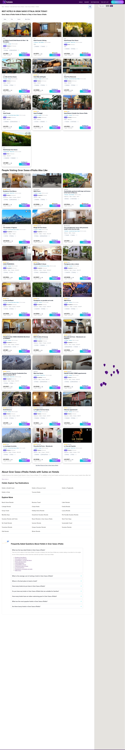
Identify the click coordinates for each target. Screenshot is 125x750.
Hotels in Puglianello (67, 488)
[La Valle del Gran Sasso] (16, 66)
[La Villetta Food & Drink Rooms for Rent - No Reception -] (16, 29)
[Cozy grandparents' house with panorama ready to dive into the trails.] (77, 217)
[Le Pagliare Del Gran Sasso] (46, 399)
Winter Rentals (36, 531)
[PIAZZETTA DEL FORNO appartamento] (77, 362)
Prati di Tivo (73, 42)
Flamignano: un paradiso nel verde (43, 300)
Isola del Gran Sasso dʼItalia (74, 78)
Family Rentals (66, 506)
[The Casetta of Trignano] (16, 217)
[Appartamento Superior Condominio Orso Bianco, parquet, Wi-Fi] (16, 362)
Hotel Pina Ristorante (70, 77)
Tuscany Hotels (36, 492)
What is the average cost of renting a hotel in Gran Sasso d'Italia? (32, 576)
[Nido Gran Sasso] (46, 362)
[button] (111, 375)
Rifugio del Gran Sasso (40, 227)
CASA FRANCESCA (8, 264)
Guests (19, 19)
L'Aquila (5, 43)
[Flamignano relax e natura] (77, 253)
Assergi (9, 43)
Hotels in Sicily (6, 492)
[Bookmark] (29, 24)
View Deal (24, 55)
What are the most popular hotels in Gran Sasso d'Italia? (29, 601)
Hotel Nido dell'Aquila (40, 77)
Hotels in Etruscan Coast (39, 488)
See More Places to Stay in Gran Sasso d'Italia (47, 465)
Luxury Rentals (66, 510)
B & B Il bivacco (7, 409)
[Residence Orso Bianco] (16, 180)
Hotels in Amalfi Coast (8, 488)
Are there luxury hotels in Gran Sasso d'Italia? (26, 606)
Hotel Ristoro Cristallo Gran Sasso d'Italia (75, 113)
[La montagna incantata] (16, 435)
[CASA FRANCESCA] (16, 253)
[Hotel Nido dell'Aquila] (46, 66)
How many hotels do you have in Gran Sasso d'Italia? (28, 586)
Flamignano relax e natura (71, 264)
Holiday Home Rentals (38, 510)
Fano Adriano (41, 42)
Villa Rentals (5, 531)
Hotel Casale (6, 113)
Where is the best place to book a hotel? (24, 581)
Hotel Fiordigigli (38, 113)
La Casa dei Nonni (8, 300)
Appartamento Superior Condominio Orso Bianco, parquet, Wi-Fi (15, 374)
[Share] (90, 7)
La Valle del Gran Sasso (10, 77)
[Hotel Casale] (16, 102)
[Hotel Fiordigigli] (46, 102)
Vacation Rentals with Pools (10, 519)
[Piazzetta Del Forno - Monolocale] (46, 435)
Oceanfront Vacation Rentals (40, 515)
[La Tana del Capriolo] (77, 435)
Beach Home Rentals (8, 502)
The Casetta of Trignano (10, 227)
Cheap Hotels (35, 506)
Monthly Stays (6, 515)
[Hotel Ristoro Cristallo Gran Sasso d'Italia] (77, 102)
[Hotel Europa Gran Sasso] (77, 29)
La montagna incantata (9, 446)
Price (12, 19)
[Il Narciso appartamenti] (77, 399)
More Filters (27, 19)
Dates (5, 19)
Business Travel (36, 502)
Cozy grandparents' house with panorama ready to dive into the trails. (76, 228)
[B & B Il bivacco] (16, 399)
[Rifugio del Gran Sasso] (46, 217)
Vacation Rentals (66, 527)
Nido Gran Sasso (38, 373)
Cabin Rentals (66, 502)
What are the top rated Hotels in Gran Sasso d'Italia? (28, 550)
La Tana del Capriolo (70, 446)
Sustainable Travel (67, 523)
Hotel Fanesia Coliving (40, 40)
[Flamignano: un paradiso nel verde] (46, 289)
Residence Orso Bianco (9, 191)
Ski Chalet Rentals (7, 523)
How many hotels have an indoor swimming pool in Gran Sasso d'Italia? (34, 596)
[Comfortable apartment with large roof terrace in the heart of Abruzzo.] (77, 180)
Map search (102, 6)
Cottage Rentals (6, 506)
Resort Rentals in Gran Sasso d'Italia (42, 519)
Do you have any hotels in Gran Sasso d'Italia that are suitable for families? (35, 591)
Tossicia (70, 265)
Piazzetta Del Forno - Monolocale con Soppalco (75, 337)
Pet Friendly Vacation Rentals (70, 515)
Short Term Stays (66, 519)
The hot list (105, 2)
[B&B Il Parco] (46, 180)
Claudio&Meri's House (40, 264)
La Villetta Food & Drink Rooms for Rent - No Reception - (15, 41)
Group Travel (5, 510)
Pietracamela (67, 42)
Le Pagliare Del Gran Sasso (41, 409)
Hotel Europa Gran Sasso (71, 40)
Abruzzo (36, 42)
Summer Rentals (36, 523)
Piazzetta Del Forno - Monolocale (43, 446)
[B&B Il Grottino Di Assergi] (46, 326)
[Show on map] (26, 24)
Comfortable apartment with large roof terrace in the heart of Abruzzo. (77, 191)
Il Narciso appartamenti (70, 409)
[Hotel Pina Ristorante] (77, 66)
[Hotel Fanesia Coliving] (46, 29)
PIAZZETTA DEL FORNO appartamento (75, 373)
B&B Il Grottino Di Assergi (41, 337)
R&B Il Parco (67, 300)
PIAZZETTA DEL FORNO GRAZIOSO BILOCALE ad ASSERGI (16, 337)
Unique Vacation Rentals (39, 527)
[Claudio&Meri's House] (46, 253)
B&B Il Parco (37, 191)
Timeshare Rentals (7, 527)
